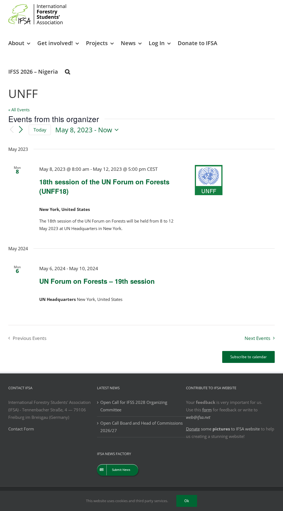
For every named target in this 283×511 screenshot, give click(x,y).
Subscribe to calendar (248, 357)
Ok (186, 500)
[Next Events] (21, 130)
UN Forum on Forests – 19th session (97, 281)
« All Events (19, 109)
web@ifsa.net (198, 417)
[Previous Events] (11, 130)
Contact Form (21, 429)
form (207, 409)
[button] (67, 71)
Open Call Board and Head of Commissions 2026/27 (141, 426)
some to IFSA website (223, 429)
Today (39, 130)
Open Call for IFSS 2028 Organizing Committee (133, 405)
